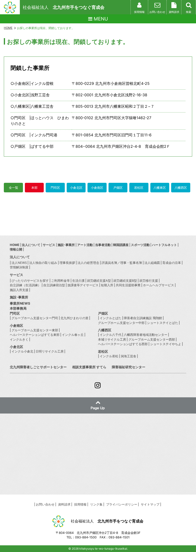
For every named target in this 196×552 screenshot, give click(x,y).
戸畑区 (118, 187)
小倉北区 (76, 187)
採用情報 (80, 504)
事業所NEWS (20, 303)
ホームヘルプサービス (158, 285)
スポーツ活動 (140, 245)
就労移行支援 (148, 280)
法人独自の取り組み (43, 263)
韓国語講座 (121, 245)
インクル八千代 (110, 335)
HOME (8, 28)
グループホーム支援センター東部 (34, 330)
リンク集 (96, 504)
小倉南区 (97, 187)
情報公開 (16, 249)
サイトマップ (150, 504)
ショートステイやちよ (165, 344)
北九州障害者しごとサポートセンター (38, 367)
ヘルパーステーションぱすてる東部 (35, 335)
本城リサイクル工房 (112, 339)
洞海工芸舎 (128, 356)
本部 (34, 187)
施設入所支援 (19, 290)
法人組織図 (152, 263)
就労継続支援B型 (125, 280)
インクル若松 (109, 356)
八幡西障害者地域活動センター (145, 335)
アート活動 (85, 245)
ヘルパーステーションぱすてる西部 (123, 344)
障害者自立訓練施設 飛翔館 (143, 318)
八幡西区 (180, 187)
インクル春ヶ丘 (73, 335)
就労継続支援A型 (99, 280)
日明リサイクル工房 (50, 351)
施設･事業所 (66, 245)
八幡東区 (159, 187)
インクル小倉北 (22, 351)
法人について (31, 245)
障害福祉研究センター (128, 367)
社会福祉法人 (63, 7)
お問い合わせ (45, 504)
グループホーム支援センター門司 (34, 318)
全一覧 (13, 187)
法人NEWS (19, 263)
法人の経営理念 (88, 263)
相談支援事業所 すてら (89, 367)
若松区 (138, 187)
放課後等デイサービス (82, 285)
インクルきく (19, 339)
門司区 (55, 187)
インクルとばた (110, 318)
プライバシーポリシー (121, 504)
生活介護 (78, 280)
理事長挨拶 (67, 263)
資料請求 (64, 504)
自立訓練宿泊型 (54, 285)
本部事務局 (18, 308)
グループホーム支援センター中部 (121, 323)
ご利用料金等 (60, 280)
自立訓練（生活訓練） (25, 285)
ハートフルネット (164, 245)
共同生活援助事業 (128, 285)
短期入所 (107, 285)
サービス (49, 245)
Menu (100, 19)
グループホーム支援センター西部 (151, 339)
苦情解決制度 (19, 267)
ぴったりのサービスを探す (30, 280)
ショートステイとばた (162, 323)
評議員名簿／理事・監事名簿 (122, 263)
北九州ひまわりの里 (74, 318)
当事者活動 (103, 245)
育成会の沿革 (171, 263)
